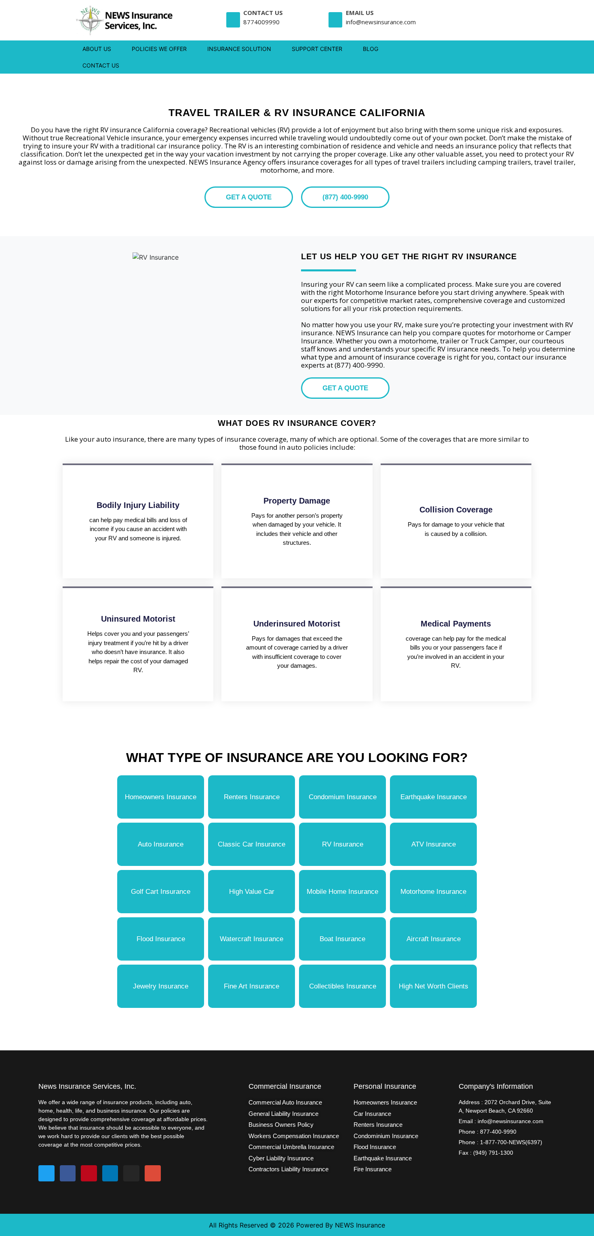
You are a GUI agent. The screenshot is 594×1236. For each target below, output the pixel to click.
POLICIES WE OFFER (159, 48)
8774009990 (261, 22)
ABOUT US (96, 48)
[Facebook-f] (68, 1173)
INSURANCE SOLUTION (239, 48)
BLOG (370, 48)
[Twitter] (46, 1173)
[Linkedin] (110, 1173)
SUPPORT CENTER (317, 48)
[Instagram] (131, 1173)
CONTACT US (100, 65)
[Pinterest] (89, 1173)
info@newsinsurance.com (381, 22)
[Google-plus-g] (153, 1173)
